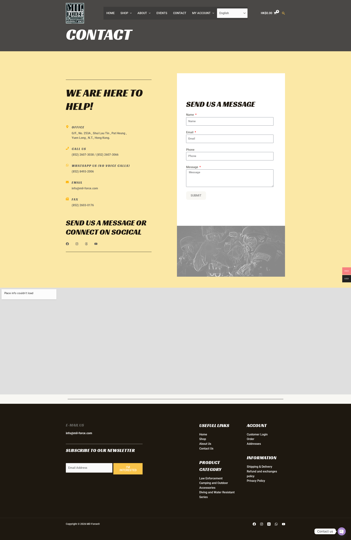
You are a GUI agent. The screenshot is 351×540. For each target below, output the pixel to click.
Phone (190, 149)
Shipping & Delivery (259, 466)
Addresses (254, 444)
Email (190, 132)
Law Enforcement (210, 478)
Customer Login (257, 434)
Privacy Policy (256, 481)
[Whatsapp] (276, 524)
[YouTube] (283, 524)
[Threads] (269, 524)
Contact (179, 13)
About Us (205, 444)
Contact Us (206, 448)
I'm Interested (128, 468)
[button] (130, 13)
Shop (124, 13)
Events (161, 13)
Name (190, 114)
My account (201, 13)
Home (110, 13)
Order (250, 439)
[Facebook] (254, 524)
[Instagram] (261, 524)
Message (192, 167)
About (142, 13)
